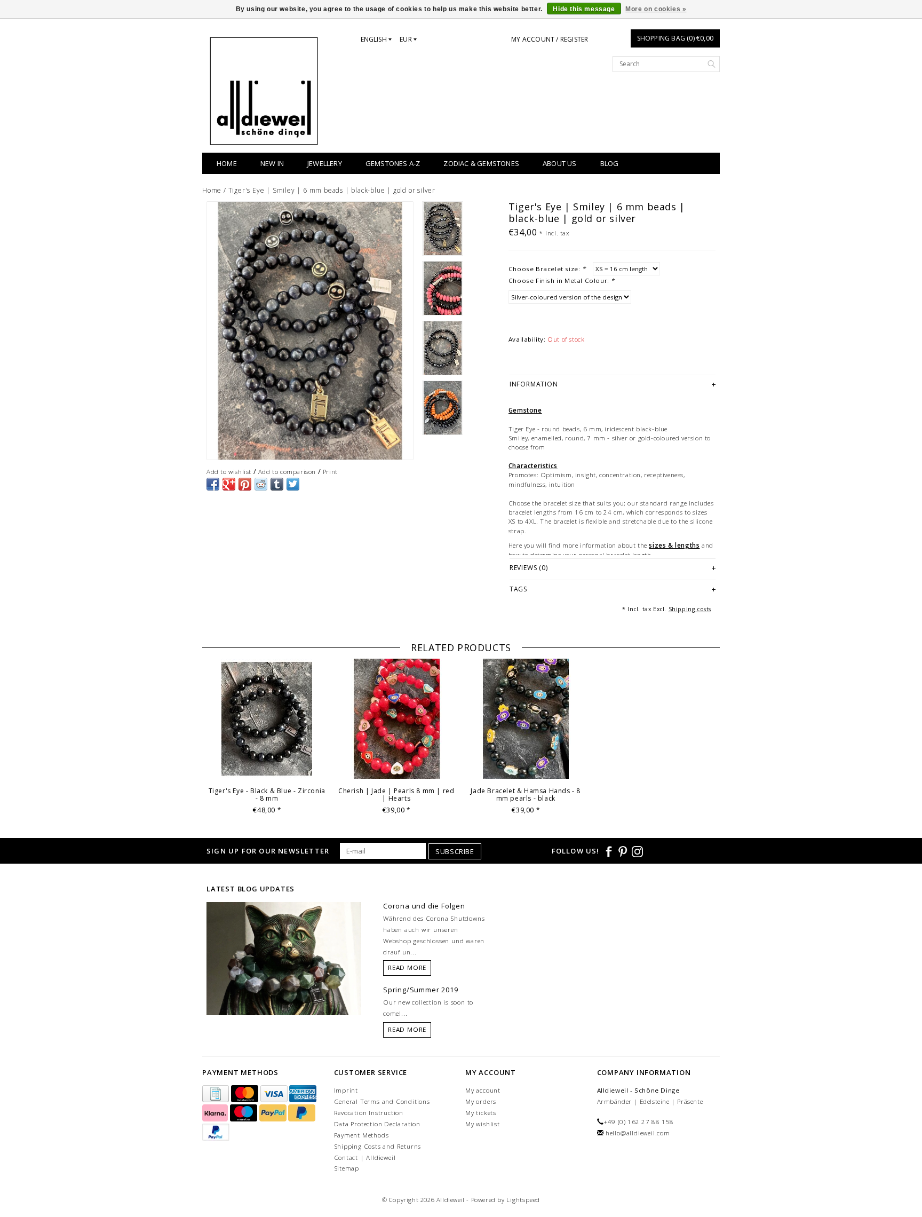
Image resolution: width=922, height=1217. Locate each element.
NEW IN (272, 163)
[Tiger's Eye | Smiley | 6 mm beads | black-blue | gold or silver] (310, 331)
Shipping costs (690, 609)
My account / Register (549, 39)
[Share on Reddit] (261, 484)
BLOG (609, 163)
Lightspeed (523, 1200)
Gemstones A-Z (392, 163)
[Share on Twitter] (293, 484)
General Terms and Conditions (382, 1101)
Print (330, 472)
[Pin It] (245, 484)
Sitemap (347, 1168)
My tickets (480, 1113)
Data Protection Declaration (377, 1124)
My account (482, 1090)
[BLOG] (283, 979)
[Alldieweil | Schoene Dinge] (263, 91)
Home (227, 163)
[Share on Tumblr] (277, 484)
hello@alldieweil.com (638, 1133)
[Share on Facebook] (212, 484)
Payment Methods (361, 1135)
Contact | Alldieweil (365, 1157)
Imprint (346, 1090)
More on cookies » (655, 9)
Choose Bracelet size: (547, 269)
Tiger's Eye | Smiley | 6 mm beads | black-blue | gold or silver (331, 190)
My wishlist (482, 1124)
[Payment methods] (216, 1094)
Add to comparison (287, 472)
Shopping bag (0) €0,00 (675, 38)
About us (560, 163)
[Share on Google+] (228, 484)
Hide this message (584, 9)
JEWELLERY (324, 163)
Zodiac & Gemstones (481, 163)
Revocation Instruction (369, 1113)
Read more (407, 967)
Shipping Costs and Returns (378, 1146)
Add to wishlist (228, 472)
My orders (480, 1101)
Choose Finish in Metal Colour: (561, 280)
